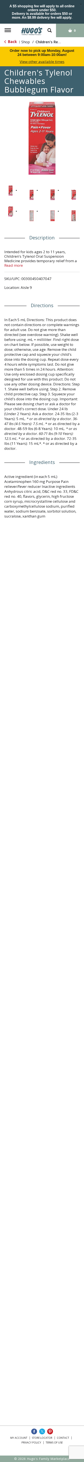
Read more (13, 265)
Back (12, 41)
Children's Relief (50, 41)
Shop (25, 41)
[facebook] (34, 1431)
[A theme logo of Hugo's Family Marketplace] (31, 29)
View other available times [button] (42, 61)
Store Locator (42, 1438)
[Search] (49, 28)
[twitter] (42, 1431)
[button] (10, 190)
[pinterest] (50, 1431)
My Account (18, 1438)
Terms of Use (54, 1442)
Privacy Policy (31, 1442)
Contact (63, 1438)
